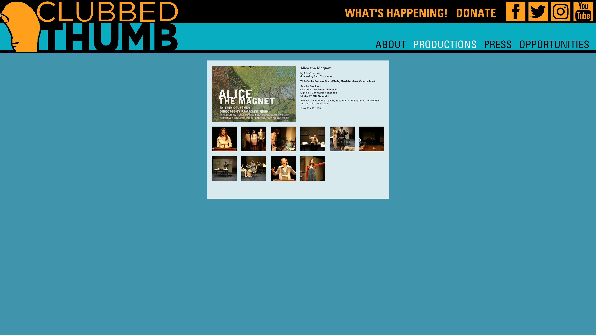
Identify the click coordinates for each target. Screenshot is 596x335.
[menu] (482, 44)
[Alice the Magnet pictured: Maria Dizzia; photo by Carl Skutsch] (224, 139)
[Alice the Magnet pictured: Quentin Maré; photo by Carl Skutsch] (312, 139)
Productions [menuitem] (445, 44)
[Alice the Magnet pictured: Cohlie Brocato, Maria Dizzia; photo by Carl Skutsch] (371, 139)
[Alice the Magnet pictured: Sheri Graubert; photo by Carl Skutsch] (283, 168)
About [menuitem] (390, 44)
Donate (476, 13)
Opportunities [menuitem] (554, 44)
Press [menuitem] (498, 44)
